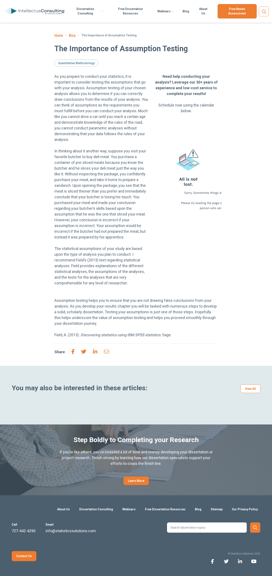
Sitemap (216, 509)
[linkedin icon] (240, 561)
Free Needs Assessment (237, 11)
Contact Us (24, 556)
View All (250, 388)
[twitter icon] (226, 561)
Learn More (136, 480)
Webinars (164, 11)
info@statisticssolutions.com (71, 531)
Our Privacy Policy (245, 509)
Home (58, 35)
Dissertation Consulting (85, 11)
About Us (203, 11)
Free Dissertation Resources (130, 11)
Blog (186, 11)
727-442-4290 (23, 531)
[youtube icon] (254, 561)
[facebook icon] (212, 561)
